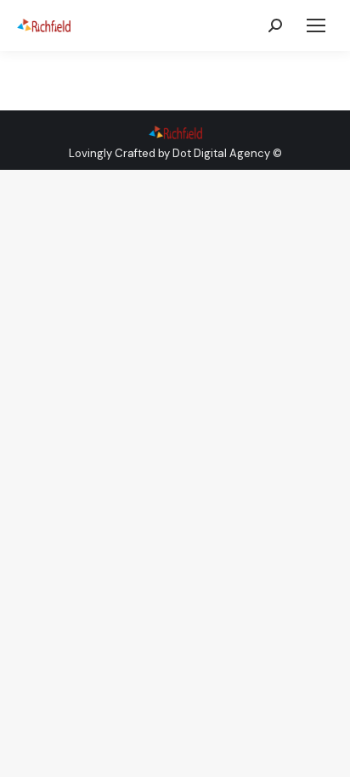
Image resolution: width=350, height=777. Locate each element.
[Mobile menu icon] (316, 25)
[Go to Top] (325, 752)
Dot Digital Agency (221, 153)
